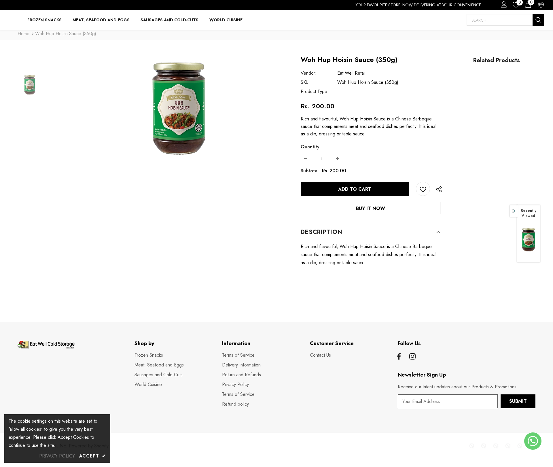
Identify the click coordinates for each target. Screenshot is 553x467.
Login (503, 6)
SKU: (305, 82)
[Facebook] (399, 357)
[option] (179, 115)
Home (23, 33)
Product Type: (315, 91)
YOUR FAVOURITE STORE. (378, 5)
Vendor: (309, 73)
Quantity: (311, 146)
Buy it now (370, 208)
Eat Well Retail (351, 73)
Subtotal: (310, 170)
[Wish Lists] (423, 189)
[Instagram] (412, 357)
